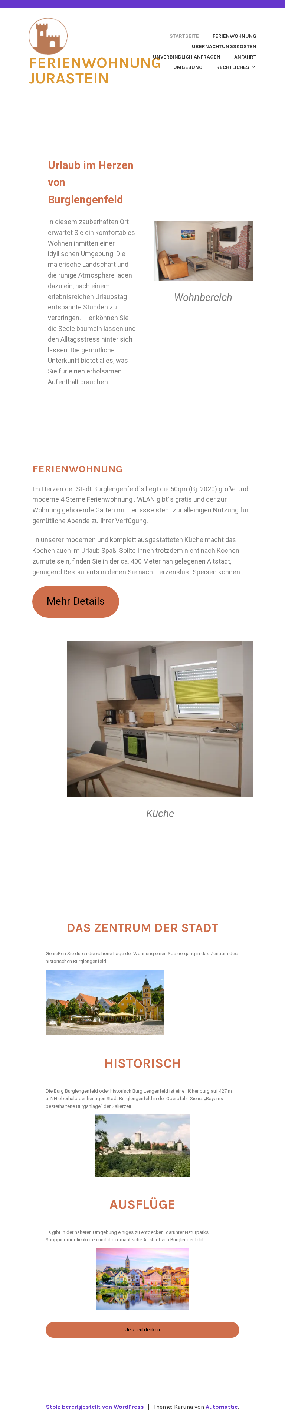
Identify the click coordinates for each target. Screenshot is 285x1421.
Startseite (184, 36)
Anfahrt (245, 57)
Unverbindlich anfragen (186, 57)
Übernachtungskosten (224, 46)
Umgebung (188, 67)
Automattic (222, 1406)
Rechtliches (232, 67)
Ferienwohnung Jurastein (95, 70)
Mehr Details (76, 601)
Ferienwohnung (234, 36)
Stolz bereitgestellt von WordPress (95, 1406)
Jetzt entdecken (142, 1329)
